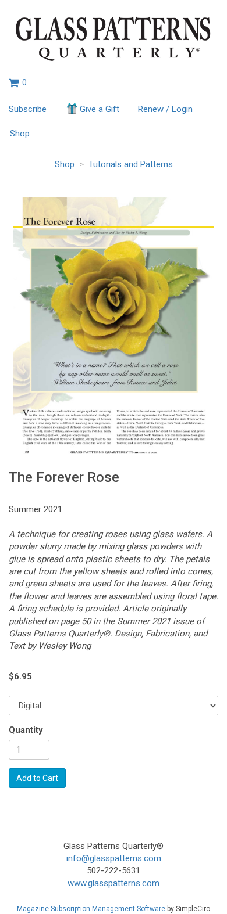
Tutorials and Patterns (130, 164)
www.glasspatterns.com (113, 883)
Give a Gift (99, 109)
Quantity (26, 730)
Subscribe (28, 109)
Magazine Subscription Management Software (91, 909)
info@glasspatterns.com (113, 858)
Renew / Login (165, 109)
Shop (20, 133)
